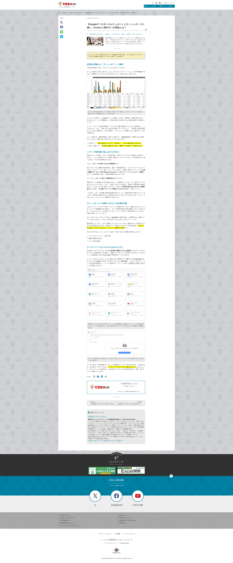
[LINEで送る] (61, 31)
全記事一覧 (122, 523)
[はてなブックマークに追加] (61, 36)
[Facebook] (156, 2)
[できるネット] (59, 13)
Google (64, 12)
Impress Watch (124, 543)
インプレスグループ (129, 533)
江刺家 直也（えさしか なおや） (97, 416)
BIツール (116, 34)
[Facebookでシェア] (61, 27)
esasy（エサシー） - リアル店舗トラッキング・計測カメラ (106, 440)
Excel (122, 34)
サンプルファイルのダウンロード (69, 525)
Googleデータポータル (75, 12)
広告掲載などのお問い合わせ (127, 520)
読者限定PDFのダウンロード (68, 523)
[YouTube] (160, 2)
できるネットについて (169, 2)
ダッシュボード (136, 34)
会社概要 (117, 533)
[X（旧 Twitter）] (153, 2)
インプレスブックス (111, 543)
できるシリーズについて (67, 517)
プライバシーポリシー (105, 533)
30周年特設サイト (65, 520)
